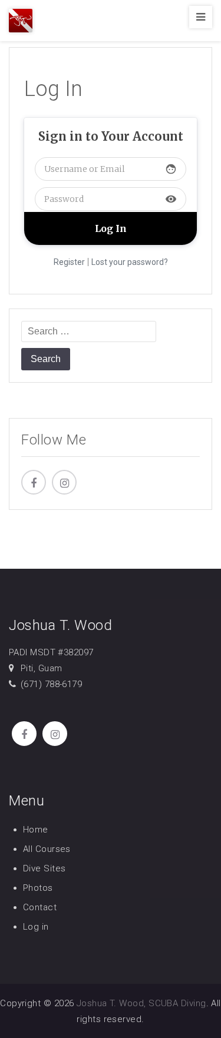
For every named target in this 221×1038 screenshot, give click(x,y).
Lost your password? (129, 262)
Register (69, 262)
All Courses (47, 849)
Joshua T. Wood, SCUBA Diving (141, 1003)
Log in (36, 926)
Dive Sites (44, 868)
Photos (38, 888)
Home (35, 829)
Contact (40, 907)
